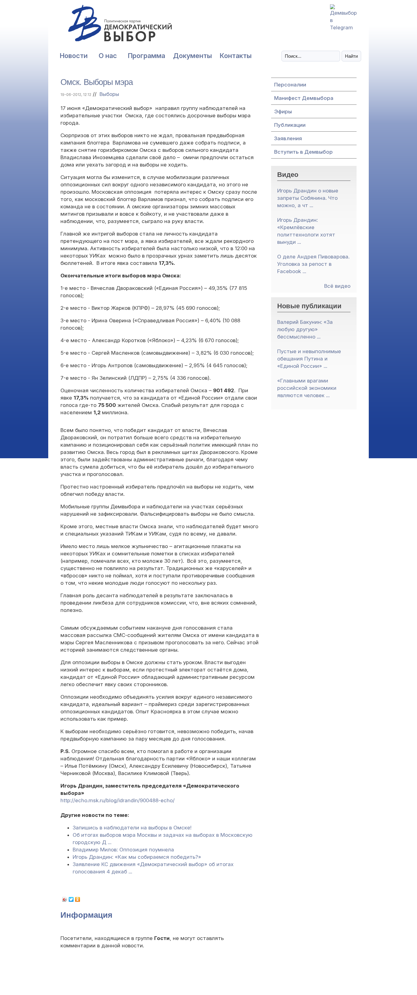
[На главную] (106, 26)
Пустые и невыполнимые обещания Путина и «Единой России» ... (309, 358)
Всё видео (337, 286)
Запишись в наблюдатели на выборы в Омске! (132, 828)
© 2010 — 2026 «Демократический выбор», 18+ (208, 979)
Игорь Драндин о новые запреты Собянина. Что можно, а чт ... (307, 198)
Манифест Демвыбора (303, 98)
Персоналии (290, 85)
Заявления (288, 138)
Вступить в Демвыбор (303, 152)
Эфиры (283, 111)
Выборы (109, 94)
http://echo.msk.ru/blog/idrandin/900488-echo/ (117, 800)
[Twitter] (71, 899)
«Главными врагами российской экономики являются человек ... (306, 388)
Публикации (290, 125)
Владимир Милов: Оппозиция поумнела (123, 850)
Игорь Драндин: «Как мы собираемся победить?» (137, 857)
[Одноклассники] (77, 899)
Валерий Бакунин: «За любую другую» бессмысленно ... (305, 329)
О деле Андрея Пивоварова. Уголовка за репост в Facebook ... (313, 264)
